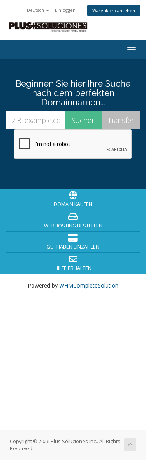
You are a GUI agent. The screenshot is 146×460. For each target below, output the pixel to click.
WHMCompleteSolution (88, 285)
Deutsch (36, 10)
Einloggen (65, 10)
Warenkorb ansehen (113, 10)
